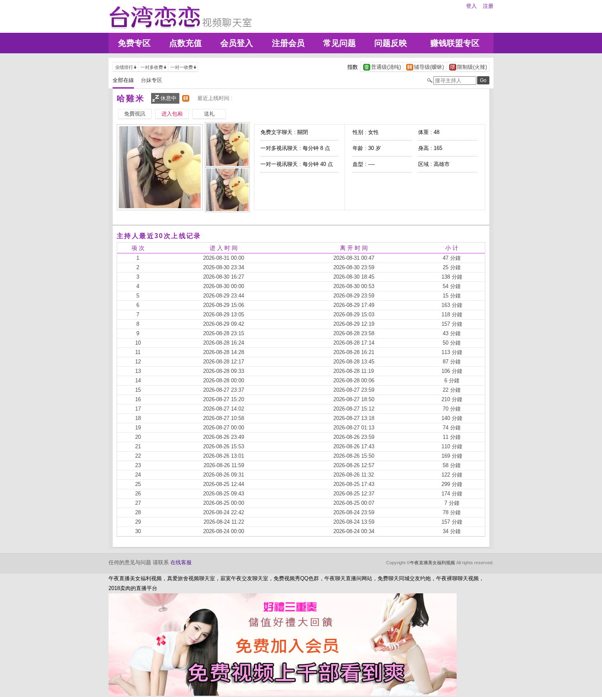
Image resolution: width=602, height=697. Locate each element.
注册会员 (288, 43)
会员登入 (236, 43)
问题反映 (390, 43)
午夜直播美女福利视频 (432, 562)
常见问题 (339, 43)
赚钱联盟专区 (455, 43)
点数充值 (185, 43)
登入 (471, 6)
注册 (488, 6)
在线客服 (181, 562)
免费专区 (134, 43)
